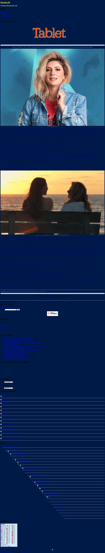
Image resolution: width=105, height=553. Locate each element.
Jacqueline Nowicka (5, 417)
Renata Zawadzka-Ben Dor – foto (8, 431)
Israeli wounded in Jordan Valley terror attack (11, 343)
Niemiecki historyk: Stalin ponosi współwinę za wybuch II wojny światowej (17, 348)
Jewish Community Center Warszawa (18, 454)
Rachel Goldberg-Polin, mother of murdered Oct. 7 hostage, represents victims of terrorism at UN (21, 350)
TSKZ (39, 485)
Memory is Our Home (22, 462)
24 (1, 329)
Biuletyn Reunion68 (7, 15)
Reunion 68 (5, 2)
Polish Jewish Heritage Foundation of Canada (40, 477)
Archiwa (2, 388)
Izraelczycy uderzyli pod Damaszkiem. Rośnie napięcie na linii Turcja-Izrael (17, 338)
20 (4, 328)
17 (1, 328)
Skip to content (3, 11)
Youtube (66, 516)
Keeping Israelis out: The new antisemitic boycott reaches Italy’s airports (17, 356)
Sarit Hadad (26, 128)
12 (3, 326)
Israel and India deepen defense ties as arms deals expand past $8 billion (16, 359)
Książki (4, 18)
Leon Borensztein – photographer (8, 424)
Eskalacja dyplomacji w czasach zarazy (10, 341)
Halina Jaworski (5, 414)
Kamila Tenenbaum (5, 421)
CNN (61, 511)
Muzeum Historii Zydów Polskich (30, 468)
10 (1, 326)
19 (3, 328)
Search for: (2, 309)
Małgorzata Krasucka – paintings (8, 428)
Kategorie (2, 382)
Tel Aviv (72, 263)
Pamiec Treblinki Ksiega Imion (56, 497)
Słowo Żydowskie (6, 16)
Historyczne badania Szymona (32, 471)
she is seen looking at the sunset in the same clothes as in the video (83, 154)
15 (7, 326)
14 (6, 326)
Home (4, 13)
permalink (66, 301)
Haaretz (52, 500)
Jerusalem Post (55, 502)
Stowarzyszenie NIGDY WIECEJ (42, 482)
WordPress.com (24, 551)
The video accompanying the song (39, 129)
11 (2, 326)
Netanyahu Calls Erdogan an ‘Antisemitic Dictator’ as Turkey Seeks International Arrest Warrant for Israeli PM (24, 349)
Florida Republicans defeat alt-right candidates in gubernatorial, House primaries (18, 340)
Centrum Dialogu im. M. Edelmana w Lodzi (15, 448)
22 (7, 328)
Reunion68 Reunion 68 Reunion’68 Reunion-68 (48, 301)
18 (2, 328)
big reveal (20, 134)
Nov (1, 24)
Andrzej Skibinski (5, 407)
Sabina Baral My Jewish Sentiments (8, 435)
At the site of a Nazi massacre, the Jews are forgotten (13, 355)
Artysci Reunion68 (6, 17)
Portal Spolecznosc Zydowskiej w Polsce (36, 474)
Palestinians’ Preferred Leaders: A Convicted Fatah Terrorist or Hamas (16, 352)
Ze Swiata (18, 301)
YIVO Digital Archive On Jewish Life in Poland (52, 491)
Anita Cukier (4, 396)
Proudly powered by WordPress (6, 551)
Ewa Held (4, 410)
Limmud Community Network (22, 460)
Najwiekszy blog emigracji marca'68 (32, 301)
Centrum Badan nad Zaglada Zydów (11, 446)
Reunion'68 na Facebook (38, 479)
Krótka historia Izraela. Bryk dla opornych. (11, 344)
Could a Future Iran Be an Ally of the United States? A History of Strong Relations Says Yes (20, 346)
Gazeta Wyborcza (58, 505)
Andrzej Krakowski (5, 403)
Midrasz (22, 465)
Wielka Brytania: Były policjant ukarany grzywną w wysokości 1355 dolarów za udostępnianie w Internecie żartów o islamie (27, 345)
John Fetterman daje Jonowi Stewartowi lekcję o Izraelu (13, 351)
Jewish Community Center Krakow (16, 451)
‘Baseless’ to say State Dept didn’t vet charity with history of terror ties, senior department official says (22, 342)
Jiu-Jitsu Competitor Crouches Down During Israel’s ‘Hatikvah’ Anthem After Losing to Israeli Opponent (21, 307)
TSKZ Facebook (44, 488)
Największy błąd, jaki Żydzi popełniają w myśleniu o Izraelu (14, 354)
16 (8, 326)
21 (6, 328)
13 (4, 326)
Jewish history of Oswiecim (19, 457)
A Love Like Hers (71, 39)
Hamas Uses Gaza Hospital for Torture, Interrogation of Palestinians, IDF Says (18, 353)
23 (8, 328)
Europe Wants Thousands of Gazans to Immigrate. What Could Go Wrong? (17, 339)
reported (10, 134)
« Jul (1, 332)
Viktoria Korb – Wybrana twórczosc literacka (10, 438)
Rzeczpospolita (60, 508)
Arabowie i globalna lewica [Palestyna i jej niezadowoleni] (14, 357)
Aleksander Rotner (5, 400)
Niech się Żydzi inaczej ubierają (7, 308)
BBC (63, 514)
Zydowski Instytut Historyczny (51, 494)
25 (2, 329)
